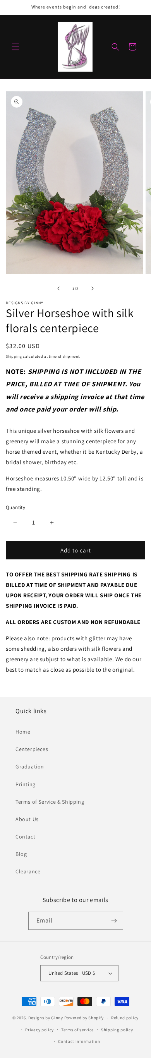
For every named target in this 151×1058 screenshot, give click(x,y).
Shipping (14, 356)
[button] (15, 46)
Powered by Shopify (84, 1017)
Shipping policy (117, 1029)
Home (22, 731)
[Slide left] (58, 288)
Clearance (27, 871)
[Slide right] (92, 288)
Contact (25, 836)
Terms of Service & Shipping (49, 801)
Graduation (29, 766)
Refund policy (125, 1017)
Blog (21, 854)
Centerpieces (31, 749)
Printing (25, 784)
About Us (27, 819)
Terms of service (77, 1029)
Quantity (15, 507)
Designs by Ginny (45, 1017)
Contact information (79, 1041)
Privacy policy (39, 1029)
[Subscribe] (114, 921)
